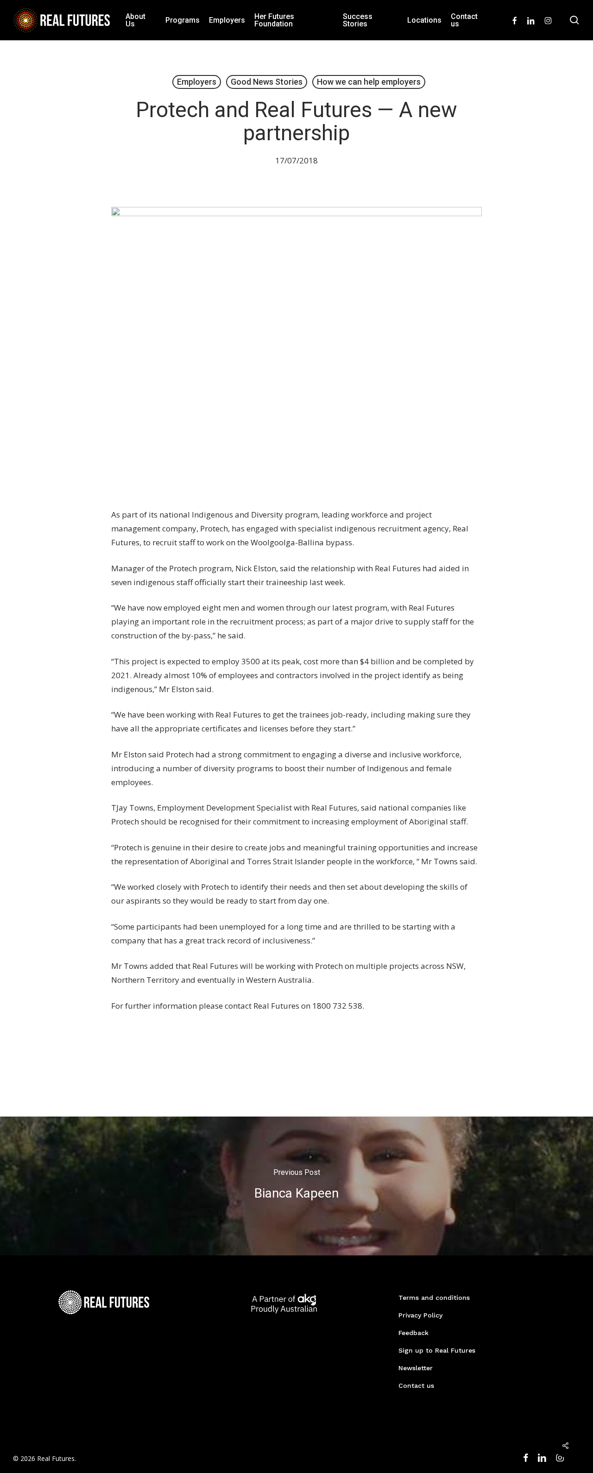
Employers (196, 82)
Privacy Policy (420, 1315)
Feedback (413, 1332)
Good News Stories (267, 82)
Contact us (416, 1385)
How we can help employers (369, 82)
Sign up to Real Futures (436, 1350)
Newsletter (415, 1368)
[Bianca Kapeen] (296, 1186)
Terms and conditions (434, 1297)
